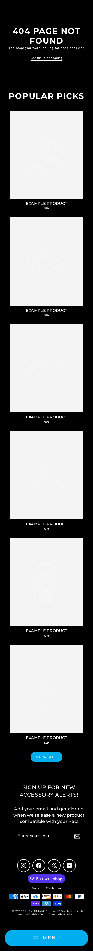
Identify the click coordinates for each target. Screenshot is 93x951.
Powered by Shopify (60, 914)
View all (46, 757)
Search (36, 888)
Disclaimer (53, 888)
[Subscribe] (76, 836)
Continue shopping (46, 58)
